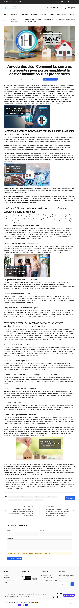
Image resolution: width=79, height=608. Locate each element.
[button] (71, 8)
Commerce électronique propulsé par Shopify (66, 603)
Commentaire (11, 538)
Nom (9, 530)
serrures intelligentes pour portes (22, 145)
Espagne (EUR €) (60, 1)
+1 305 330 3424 (47, 577)
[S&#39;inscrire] (72, 584)
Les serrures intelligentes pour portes (14, 215)
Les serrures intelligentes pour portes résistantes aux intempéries (22, 329)
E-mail (42, 530)
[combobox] (31, 8)
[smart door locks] (27, 127)
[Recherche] (41, 7)
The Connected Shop (54, 603)
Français (70, 1)
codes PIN (42, 196)
